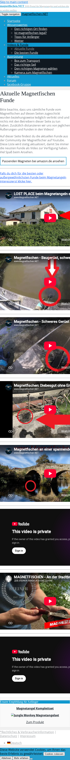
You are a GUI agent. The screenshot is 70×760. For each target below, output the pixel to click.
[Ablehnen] (31, 758)
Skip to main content (14, 2)
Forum (11, 80)
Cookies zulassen (54, 754)
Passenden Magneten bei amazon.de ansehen (33, 161)
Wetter (19, 41)
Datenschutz (8, 736)
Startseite (13, 21)
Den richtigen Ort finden (30, 29)
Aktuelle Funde (24, 49)
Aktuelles (13, 76)
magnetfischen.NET (35, 14)
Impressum (28, 736)
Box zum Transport (27, 61)
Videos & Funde (17, 45)
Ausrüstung (15, 57)
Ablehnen (6, 758)
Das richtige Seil (25, 65)
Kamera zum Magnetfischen (33, 73)
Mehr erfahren (21, 758)
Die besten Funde (26, 53)
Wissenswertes (17, 25)
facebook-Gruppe (19, 84)
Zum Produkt (35, 722)
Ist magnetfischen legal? (30, 33)
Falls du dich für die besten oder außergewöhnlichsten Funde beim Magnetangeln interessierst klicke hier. (33, 177)
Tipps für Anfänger (26, 37)
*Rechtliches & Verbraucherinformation (27, 732)
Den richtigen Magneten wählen (35, 69)
